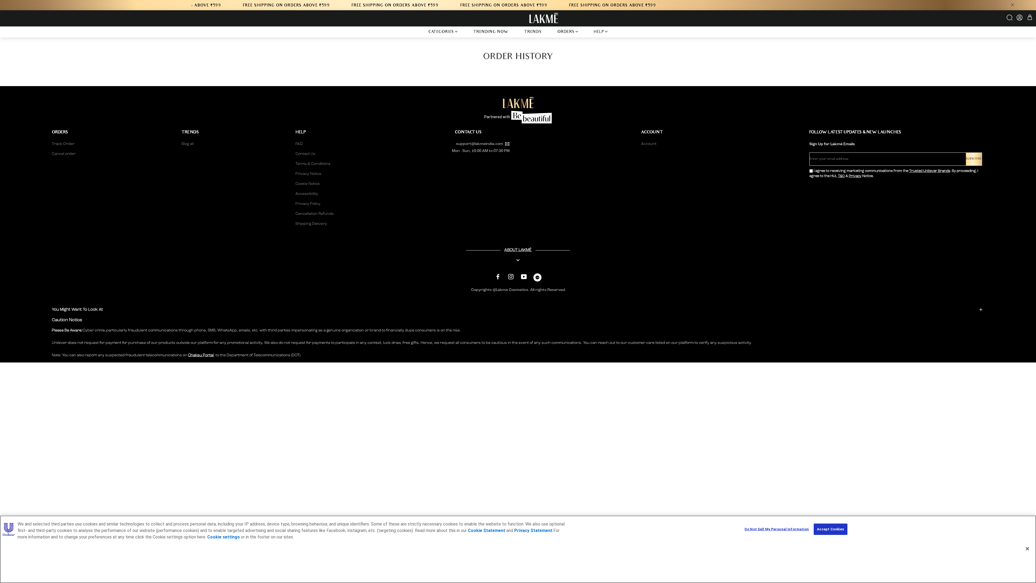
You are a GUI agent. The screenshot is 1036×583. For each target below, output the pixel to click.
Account (648, 144)
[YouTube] (523, 277)
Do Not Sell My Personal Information (777, 529)
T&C (841, 176)
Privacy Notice (308, 174)
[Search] (1010, 19)
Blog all (188, 144)
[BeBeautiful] (537, 279)
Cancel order (64, 154)
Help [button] (599, 32)
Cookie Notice (307, 184)
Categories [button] (441, 32)
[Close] (1027, 549)
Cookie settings (223, 537)
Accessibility (306, 194)
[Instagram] (510, 277)
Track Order (63, 144)
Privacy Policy (308, 204)
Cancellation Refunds (314, 214)
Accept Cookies (830, 529)
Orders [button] (566, 32)
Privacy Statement (533, 530)
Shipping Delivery (311, 224)
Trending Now (491, 32)
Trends (533, 32)
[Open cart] (1030, 18)
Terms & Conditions (312, 164)
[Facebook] (498, 277)
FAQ (299, 144)
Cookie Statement (486, 530)
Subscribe (974, 159)
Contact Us (305, 154)
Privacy (855, 176)
